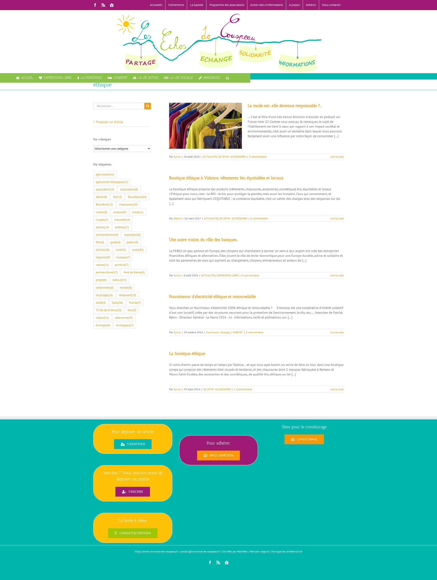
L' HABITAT (237, 332)
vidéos (102, 317)
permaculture (107, 272)
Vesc (131, 310)
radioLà (119, 280)
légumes (103, 257)
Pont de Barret (134, 272)
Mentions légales (259, 551)
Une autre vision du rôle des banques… (203, 239)
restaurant (127, 295)
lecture (103, 250)
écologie (103, 325)
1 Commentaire (243, 389)
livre (121, 250)
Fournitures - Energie (217, 332)
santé (101, 302)
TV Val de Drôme (109, 310)
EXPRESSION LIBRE (228, 275)
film (100, 242)
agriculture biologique (112, 182)
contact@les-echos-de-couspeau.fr (200, 551)
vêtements (124, 317)
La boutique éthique (187, 353)
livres (138, 250)
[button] (227, 77)
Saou (117, 302)
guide (115, 242)
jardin (132, 242)
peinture (122, 265)
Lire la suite (337, 156)
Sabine (177, 218)
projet (101, 280)
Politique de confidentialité (286, 551)
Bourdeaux (137, 197)
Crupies (102, 219)
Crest (137, 212)
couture (119, 212)
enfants (122, 227)
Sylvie (177, 156)
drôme (102, 227)
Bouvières (104, 204)
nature (102, 265)
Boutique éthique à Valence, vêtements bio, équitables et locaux (226, 177)
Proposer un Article (109, 122)
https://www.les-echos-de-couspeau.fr (156, 551)
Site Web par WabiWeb (234, 551)
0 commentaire (258, 156)
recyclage (104, 295)
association (105, 189)
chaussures (128, 204)
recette (126, 287)
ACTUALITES (210, 156)
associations (129, 189)
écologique (125, 325)
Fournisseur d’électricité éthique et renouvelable (212, 296)
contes (101, 212)
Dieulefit (122, 219)
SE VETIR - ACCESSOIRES (232, 156)
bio (117, 197)
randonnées (105, 287)
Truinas (135, 302)
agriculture (105, 174)
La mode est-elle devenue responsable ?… (285, 105)
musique (123, 257)
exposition (132, 234)
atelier (101, 197)
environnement (107, 234)
